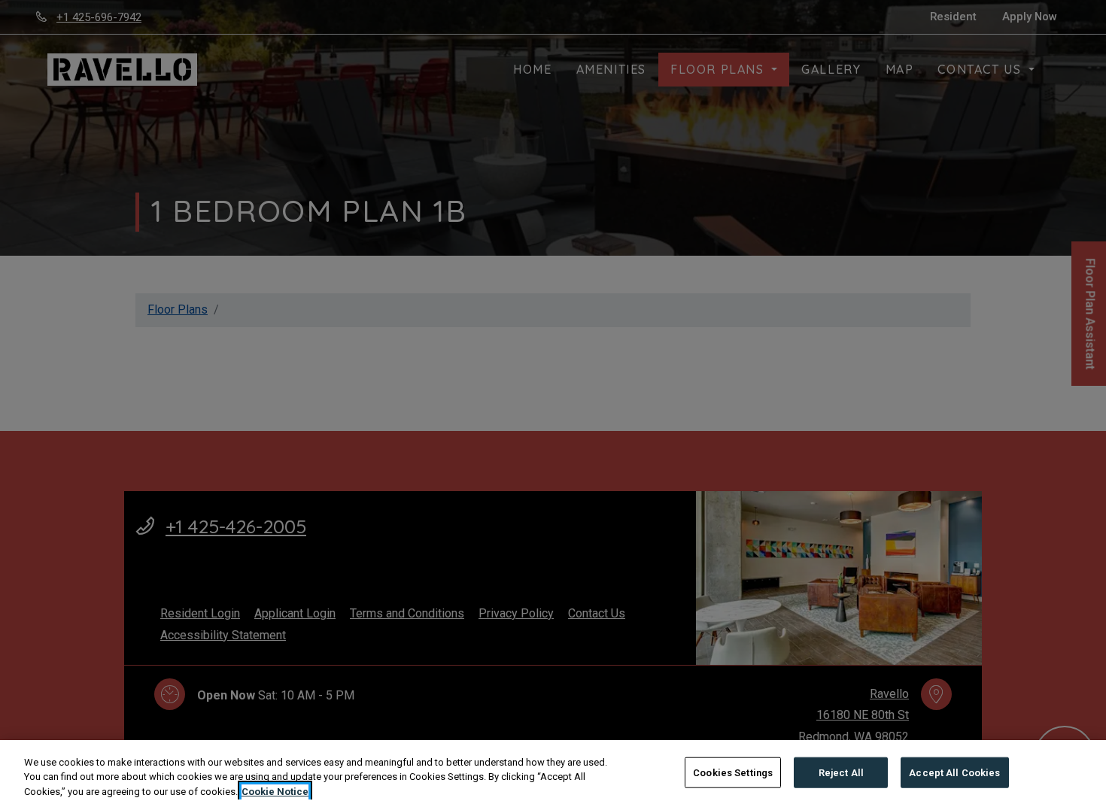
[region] (553, 773)
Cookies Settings (733, 772)
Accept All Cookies (954, 772)
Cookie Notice (275, 791)
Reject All (841, 772)
